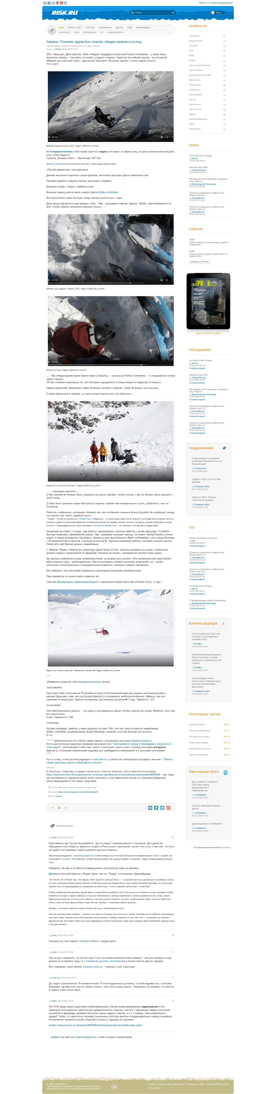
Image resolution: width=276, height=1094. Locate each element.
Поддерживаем (201, 448)
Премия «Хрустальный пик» (172, 1084)
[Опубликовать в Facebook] (156, 808)
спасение (80, 787)
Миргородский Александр (204, 184)
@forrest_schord (54, 164)
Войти (202, 3)
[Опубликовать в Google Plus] (168, 808)
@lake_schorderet (108, 192)
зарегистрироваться (222, 3)
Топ (101, 32)
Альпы (96, 46)
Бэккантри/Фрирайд (198, 119)
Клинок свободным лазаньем (203, 538)
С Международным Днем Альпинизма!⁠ (207, 600)
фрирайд (63, 787)
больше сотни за (92, 966)
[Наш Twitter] (53, 3)
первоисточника (62, 151)
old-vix (195, 158)
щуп (94, 787)
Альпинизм (194, 36)
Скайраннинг (195, 90)
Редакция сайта (202, 486)
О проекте (152, 1084)
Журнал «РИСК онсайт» (217, 1084)
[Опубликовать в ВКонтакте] (150, 808)
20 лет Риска (155, 1088)
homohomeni (200, 468)
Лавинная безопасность (200, 749)
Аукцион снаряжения (198, 755)
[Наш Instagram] (57, 3)
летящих (84, 941)
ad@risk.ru (226, 847)
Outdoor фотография (198, 743)
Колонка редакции (203, 623)
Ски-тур (192, 99)
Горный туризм (53, 46)
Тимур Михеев (199, 170)
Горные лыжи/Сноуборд (200, 65)
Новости (66, 46)
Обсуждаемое (89, 32)
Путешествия (195, 85)
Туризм (192, 114)
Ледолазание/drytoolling (200, 75)
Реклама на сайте (195, 1084)
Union (58, 49)
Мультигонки (194, 80)
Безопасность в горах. (199, 737)
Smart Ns (55, 978)
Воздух (192, 60)
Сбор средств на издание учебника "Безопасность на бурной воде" (206, 461)
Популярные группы (205, 714)
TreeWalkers (200, 795)
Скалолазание (195, 95)
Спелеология (195, 109)
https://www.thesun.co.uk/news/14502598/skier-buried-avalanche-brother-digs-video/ (96, 1025)
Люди (129, 27)
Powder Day (84, 519)
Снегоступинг (195, 104)
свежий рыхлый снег (84, 855)
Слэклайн (193, 46)
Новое (76, 32)
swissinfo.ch (100, 759)
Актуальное (64, 32)
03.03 (191, 239)
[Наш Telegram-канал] (65, 3)
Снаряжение (105, 27)
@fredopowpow (65, 581)
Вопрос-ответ (75, 27)
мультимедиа (143, 27)
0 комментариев (197, 368)
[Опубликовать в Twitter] (162, 808)
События (90, 27)
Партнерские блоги (204, 772)
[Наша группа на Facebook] (49, 3)
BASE (191, 124)
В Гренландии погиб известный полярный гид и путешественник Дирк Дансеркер (206, 682)
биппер (88, 787)
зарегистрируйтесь (86, 1037)
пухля (65, 859)
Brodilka (198, 644)
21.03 (191, 251)
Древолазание (195, 41)
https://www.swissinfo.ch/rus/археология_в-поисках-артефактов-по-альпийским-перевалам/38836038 (103, 774)
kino (193, 541)
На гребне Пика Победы (200, 155)
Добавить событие (199, 261)
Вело (191, 50)
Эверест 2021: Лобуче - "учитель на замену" (204, 498)
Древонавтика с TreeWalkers (207, 823)
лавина (71, 787)
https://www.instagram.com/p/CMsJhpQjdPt (78, 792)
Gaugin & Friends (196, 725)
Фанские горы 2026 (198, 167)
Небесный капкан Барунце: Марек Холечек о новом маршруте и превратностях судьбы (207, 658)
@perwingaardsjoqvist (86, 581)
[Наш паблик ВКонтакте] (44, 3)
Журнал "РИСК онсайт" (208, 333)
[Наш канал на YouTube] (61, 3)
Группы (119, 27)
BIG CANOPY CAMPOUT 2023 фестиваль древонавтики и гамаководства (205, 786)
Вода (191, 55)
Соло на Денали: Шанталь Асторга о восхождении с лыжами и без (206, 636)
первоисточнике (91, 681)
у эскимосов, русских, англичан (102, 961)
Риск (61, 27)
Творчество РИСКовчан (199, 731)
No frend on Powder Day (105, 525)
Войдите (56, 1037)
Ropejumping (195, 129)
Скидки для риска (115, 32)
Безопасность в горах (81, 46)
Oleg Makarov (198, 198)
